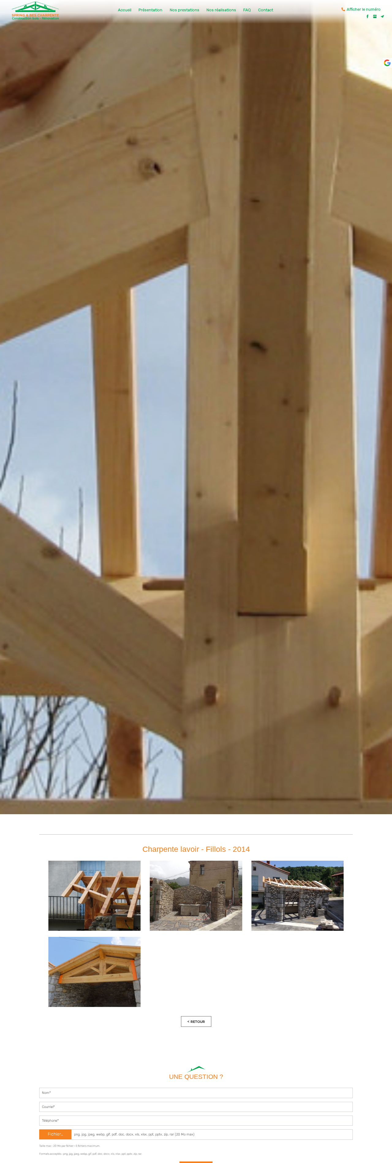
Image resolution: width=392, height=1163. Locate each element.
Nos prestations (184, 10)
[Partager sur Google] (375, 16)
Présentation (150, 10)
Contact (265, 10)
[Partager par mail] (382, 16)
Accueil (124, 10)
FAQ (247, 10)
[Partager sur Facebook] (367, 16)
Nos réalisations (221, 10)
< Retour (196, 1022)
